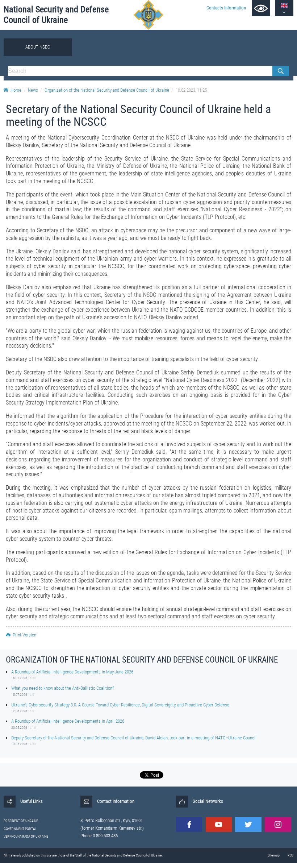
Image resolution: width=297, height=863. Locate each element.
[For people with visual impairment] (261, 8)
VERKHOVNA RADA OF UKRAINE (26, 836)
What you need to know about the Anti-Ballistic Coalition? (62, 688)
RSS (290, 855)
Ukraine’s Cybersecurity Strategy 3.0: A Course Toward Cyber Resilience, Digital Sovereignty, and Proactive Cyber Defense (120, 705)
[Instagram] (278, 824)
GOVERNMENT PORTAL (20, 828)
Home (16, 90)
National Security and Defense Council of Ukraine (56, 14)
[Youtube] (219, 824)
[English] (284, 5)
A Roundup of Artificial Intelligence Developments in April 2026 (67, 721)
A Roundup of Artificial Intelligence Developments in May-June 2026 (72, 672)
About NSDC (37, 47)
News (33, 90)
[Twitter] (248, 824)
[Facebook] (189, 824)
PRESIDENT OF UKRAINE (21, 820)
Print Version (24, 635)
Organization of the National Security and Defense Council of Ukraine (107, 90)
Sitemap (274, 855)
